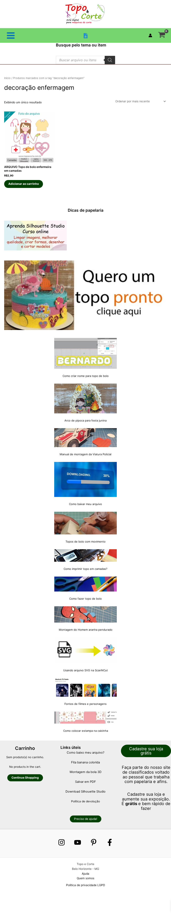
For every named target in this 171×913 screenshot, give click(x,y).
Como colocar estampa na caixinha (85, 730)
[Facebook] (109, 842)
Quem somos (85, 878)
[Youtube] (77, 842)
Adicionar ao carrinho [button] (23, 183)
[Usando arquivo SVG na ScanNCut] (85, 650)
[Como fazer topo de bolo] (85, 584)
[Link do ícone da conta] (150, 35)
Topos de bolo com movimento (85, 541)
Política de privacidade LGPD (85, 885)
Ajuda (85, 873)
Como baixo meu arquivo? (85, 752)
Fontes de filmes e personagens (85, 703)
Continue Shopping (25, 777)
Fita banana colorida (85, 762)
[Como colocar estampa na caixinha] (85, 718)
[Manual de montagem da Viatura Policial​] (85, 437)
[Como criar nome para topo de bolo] (85, 353)
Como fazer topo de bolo (85, 598)
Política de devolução (85, 801)
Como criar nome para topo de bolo (86, 376)
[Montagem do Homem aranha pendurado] (85, 614)
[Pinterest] (93, 842)
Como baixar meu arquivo (85, 504)
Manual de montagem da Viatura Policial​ (85, 454)
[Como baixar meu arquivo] (85, 479)
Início (7, 78)
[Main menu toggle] (10, 35)
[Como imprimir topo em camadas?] (85, 555)
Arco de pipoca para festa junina (85, 420)
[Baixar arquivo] (85, 35)
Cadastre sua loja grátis (146, 750)
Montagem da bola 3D (86, 772)
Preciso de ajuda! (85, 818)
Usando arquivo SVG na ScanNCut (85, 670)
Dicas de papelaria (85, 210)
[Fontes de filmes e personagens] (85, 687)
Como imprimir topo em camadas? (85, 568)
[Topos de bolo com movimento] (85, 523)
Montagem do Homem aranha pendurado (85, 629)
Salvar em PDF (85, 782)
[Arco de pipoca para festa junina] (85, 398)
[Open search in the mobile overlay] (85, 60)
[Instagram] (61, 842)
